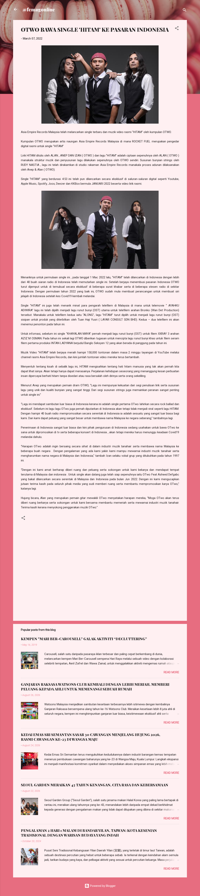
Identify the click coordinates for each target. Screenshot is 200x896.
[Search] (184, 11)
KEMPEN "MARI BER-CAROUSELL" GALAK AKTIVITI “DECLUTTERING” (84, 638)
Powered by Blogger (102, 886)
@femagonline (38, 9)
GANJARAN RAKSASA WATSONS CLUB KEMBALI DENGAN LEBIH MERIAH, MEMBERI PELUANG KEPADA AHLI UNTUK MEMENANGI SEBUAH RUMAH (95, 686)
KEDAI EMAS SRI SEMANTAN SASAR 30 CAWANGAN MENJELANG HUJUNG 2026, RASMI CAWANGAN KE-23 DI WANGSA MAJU (90, 737)
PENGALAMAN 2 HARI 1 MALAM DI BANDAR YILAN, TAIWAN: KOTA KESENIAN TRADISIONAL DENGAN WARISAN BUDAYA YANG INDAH (89, 833)
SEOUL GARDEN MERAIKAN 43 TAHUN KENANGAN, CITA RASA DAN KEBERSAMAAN (94, 785)
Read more (171, 672)
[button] (176, 29)
